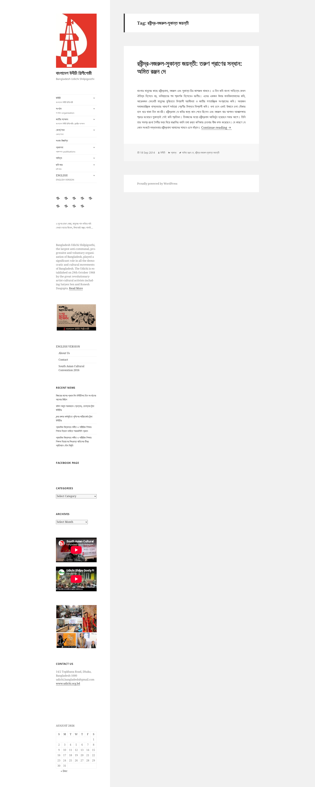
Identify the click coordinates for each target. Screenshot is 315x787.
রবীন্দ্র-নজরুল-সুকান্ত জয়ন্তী (207, 152)
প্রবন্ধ (173, 152)
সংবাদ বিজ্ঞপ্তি (62, 140)
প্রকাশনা (65, 149)
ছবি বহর (59, 166)
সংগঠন (65, 110)
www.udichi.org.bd (68, 683)
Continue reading (216, 127)
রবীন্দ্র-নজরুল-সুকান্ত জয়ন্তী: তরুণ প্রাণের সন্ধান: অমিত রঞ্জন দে (189, 67)
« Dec (64, 771)
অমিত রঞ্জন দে (188, 152)
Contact (63, 359)
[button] (69, 612)
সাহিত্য (59, 158)
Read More (76, 288)
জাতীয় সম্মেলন (70, 121)
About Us (64, 353)
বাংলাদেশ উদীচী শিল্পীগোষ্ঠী (74, 73)
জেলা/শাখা (60, 132)
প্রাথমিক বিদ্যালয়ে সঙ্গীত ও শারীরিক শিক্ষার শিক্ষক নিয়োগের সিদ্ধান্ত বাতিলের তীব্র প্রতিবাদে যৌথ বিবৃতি (73, 441)
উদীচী (64, 100)
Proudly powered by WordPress (157, 183)
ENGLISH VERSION (68, 346)
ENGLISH (65, 177)
